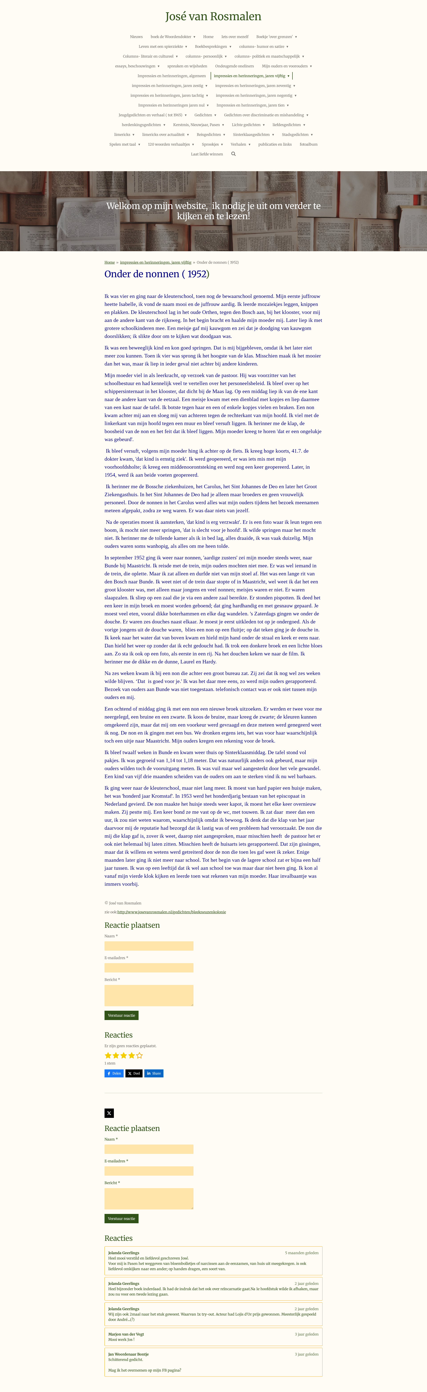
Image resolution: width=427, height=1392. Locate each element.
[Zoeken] (233, 153)
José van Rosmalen (213, 16)
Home (110, 262)
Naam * (111, 936)
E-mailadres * (116, 958)
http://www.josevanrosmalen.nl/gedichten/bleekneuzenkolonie (171, 912)
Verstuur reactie (121, 1015)
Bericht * (112, 979)
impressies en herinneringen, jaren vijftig (155, 262)
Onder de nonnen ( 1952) (218, 262)
